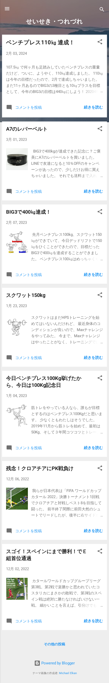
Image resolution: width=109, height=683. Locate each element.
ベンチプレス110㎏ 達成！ (40, 42)
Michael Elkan (68, 673)
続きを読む (93, 107)
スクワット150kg (25, 295)
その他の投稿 (54, 644)
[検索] (102, 10)
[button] (100, 43)
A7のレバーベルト (27, 129)
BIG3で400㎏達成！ (28, 212)
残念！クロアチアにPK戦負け (40, 468)
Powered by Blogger (57, 663)
